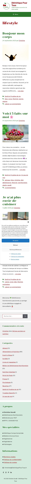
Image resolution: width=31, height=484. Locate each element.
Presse (4, 379)
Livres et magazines (9, 362)
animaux (7, 180)
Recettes (5, 386)
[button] (28, 222)
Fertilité (5, 359)
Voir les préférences (15, 249)
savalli (9, 185)
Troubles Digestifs (8, 393)
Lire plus (21, 91)
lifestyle (15, 99)
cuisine (7, 282)
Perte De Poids (7, 375)
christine (17, 180)
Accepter (15, 240)
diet (22, 180)
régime (4, 101)
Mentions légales (15, 259)
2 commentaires (10, 188)
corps (10, 99)
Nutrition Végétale (8, 372)
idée (15, 282)
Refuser (15, 245)
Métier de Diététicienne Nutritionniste (15, 365)
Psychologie (6, 382)
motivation (6, 284)
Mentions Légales (10, 457)
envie (11, 282)
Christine (5, 331)
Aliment (5, 348)
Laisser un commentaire (13, 104)
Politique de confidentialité (17, 256)
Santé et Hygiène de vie (13, 96)
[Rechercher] (25, 316)
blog (6, 99)
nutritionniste (22, 182)
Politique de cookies (16, 253)
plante (4, 185)
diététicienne (6, 182)
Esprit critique (7, 355)
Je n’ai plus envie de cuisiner (11, 201)
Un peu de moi (7, 396)
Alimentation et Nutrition (10, 352)
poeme (21, 99)
